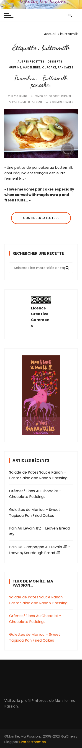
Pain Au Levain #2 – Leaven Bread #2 (39, 531)
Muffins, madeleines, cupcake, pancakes (41, 67)
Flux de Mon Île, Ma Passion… (33, 583)
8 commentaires (61, 102)
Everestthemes (32, 741)
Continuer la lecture (41, 218)
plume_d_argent (30, 102)
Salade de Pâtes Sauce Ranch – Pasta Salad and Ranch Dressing (38, 475)
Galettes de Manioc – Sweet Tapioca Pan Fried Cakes (34, 512)
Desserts (55, 61)
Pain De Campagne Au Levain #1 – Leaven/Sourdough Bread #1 (40, 549)
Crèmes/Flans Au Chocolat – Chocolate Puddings (35, 494)
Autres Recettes (31, 61)
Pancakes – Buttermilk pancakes (40, 81)
